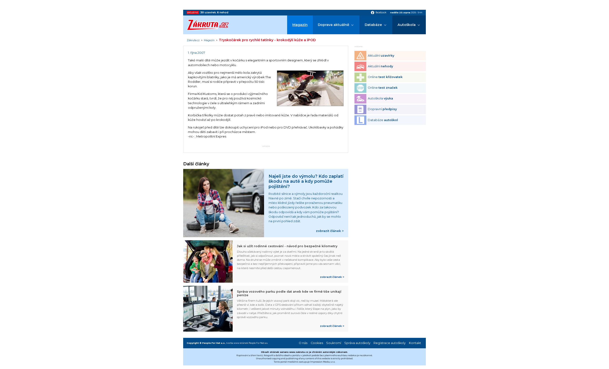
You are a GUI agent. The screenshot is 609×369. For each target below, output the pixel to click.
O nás (303, 343)
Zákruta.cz (193, 40)
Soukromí (333, 343)
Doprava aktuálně (333, 25)
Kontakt (415, 343)
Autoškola (407, 25)
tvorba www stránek (237, 343)
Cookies (317, 343)
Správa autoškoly (357, 343)
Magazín (300, 25)
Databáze (373, 25)
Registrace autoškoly (389, 343)
